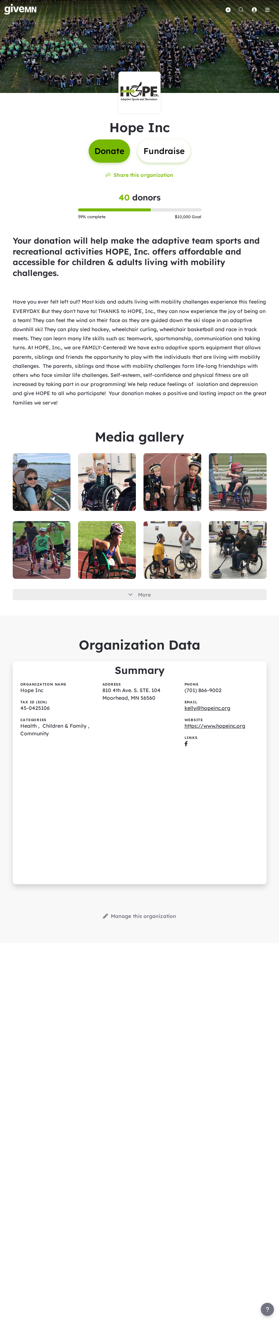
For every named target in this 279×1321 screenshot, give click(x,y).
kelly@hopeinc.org (207, 708)
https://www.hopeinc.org (215, 726)
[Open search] (241, 9)
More (144, 595)
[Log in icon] (254, 9)
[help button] (267, 1309)
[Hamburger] (267, 9)
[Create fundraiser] (228, 9)
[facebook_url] (186, 743)
